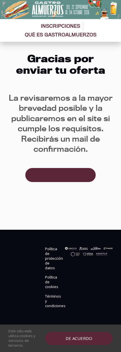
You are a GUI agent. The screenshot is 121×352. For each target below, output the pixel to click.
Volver (61, 175)
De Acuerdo (79, 338)
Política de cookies (50, 282)
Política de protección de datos (50, 258)
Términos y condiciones (50, 301)
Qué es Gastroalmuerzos (61, 35)
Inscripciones (60, 26)
